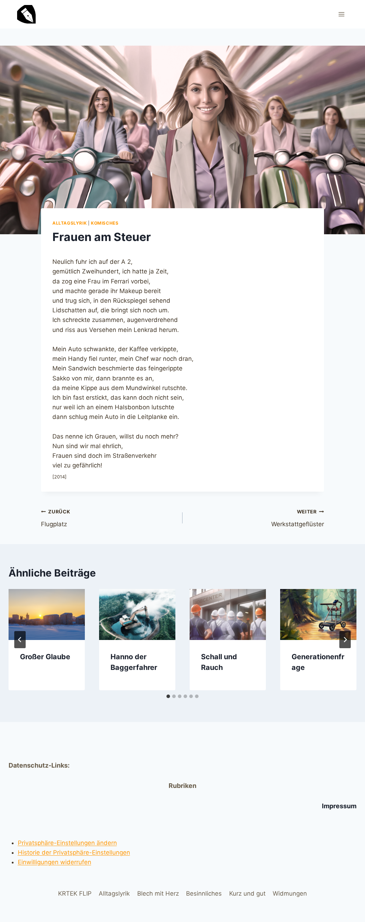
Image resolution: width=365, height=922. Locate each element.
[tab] (168, 696)
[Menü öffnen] (341, 14)
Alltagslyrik (69, 223)
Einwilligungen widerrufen (54, 862)
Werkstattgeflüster (297, 518)
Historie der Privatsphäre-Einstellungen (74, 852)
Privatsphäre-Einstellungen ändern (67, 842)
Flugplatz (55, 518)
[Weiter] (345, 639)
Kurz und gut (247, 893)
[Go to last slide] (20, 639)
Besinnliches (204, 893)
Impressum (339, 806)
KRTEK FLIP (75, 893)
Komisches (104, 223)
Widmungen (290, 893)
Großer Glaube (45, 656)
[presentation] (47, 614)
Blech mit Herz (158, 893)
